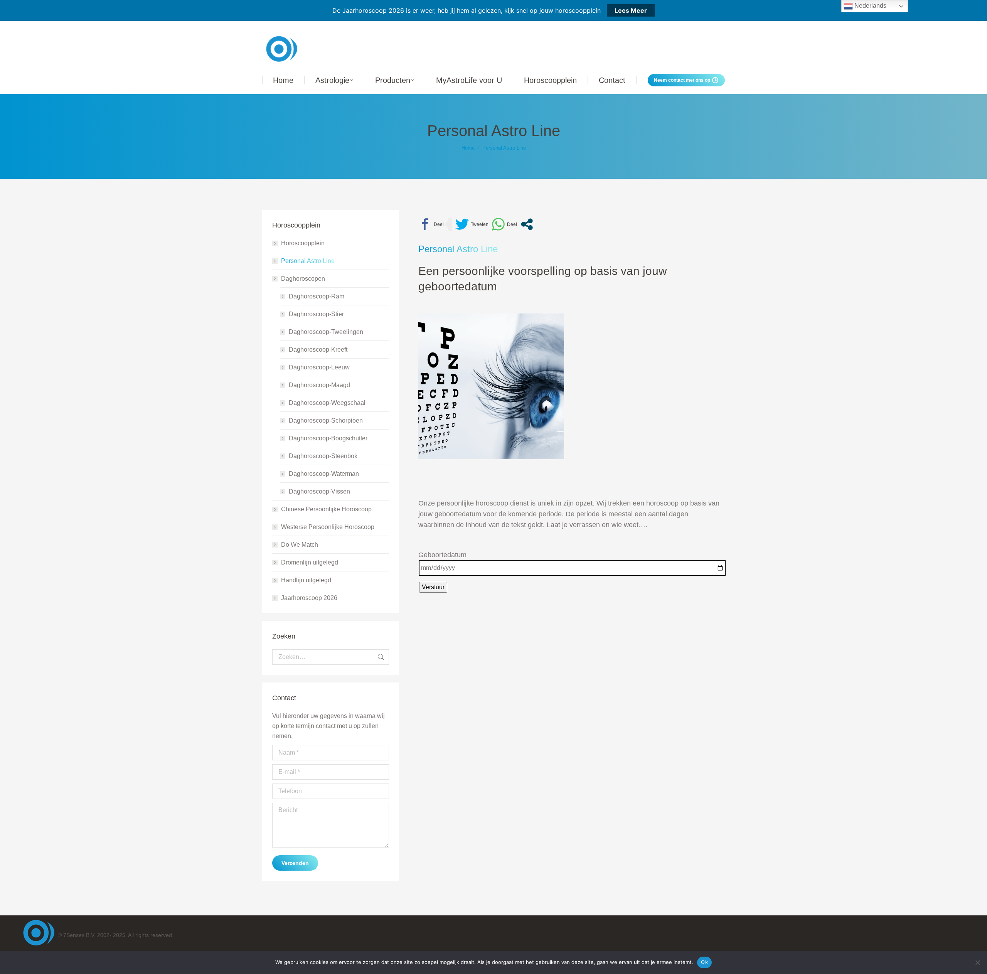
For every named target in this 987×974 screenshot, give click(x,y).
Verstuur (433, 587)
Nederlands (869, 5)
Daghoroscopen (303, 278)
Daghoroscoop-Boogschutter (328, 438)
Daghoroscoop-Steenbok (323, 456)
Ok (704, 962)
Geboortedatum (442, 555)
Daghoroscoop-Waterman (324, 473)
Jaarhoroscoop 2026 (309, 598)
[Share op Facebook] (431, 224)
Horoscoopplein (303, 243)
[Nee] (977, 962)
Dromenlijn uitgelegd (309, 562)
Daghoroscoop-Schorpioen (326, 420)
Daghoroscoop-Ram (316, 296)
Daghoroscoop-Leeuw (319, 367)
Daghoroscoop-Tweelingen (326, 332)
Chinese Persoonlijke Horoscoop (326, 509)
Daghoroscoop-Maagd (319, 385)
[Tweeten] (471, 224)
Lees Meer (631, 10)
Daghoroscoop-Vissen (319, 491)
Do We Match (299, 544)
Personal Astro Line (308, 261)
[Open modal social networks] (527, 224)
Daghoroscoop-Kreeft (318, 349)
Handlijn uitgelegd (306, 580)
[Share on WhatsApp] (504, 224)
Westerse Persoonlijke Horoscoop (327, 527)
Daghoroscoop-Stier (316, 314)
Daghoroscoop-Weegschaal (327, 402)
